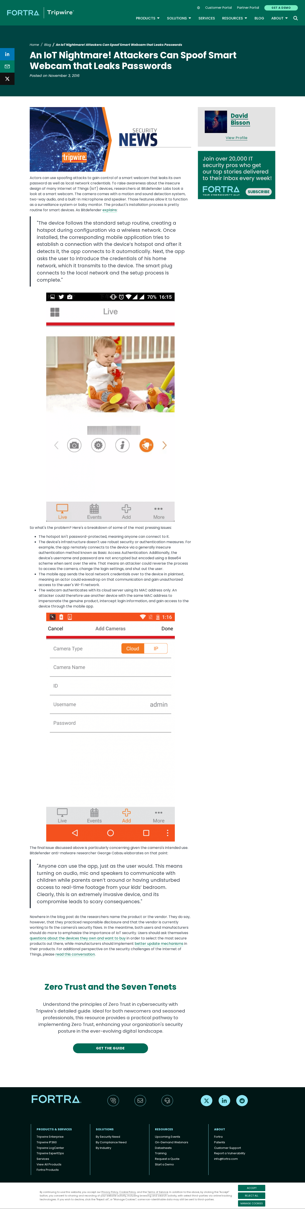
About (279, 18)
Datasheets (163, 1148)
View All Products (49, 1164)
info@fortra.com (226, 1159)
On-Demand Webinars (171, 1142)
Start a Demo (164, 1164)
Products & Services (54, 1129)
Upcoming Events (167, 1137)
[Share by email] (7, 66)
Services (206, 18)
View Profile (236, 137)
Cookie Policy (127, 1192)
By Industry (103, 1148)
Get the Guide (110, 1048)
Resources (234, 18)
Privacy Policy (109, 1192)
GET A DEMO (281, 8)
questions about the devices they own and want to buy (78, 938)
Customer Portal (218, 7)
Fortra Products (48, 1170)
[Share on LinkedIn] (7, 54)
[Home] (40, 12)
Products (148, 18)
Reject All (251, 1195)
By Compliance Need (111, 1142)
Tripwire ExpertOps (50, 1153)
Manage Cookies (251, 1203)
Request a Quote (167, 1159)
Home (34, 44)
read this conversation (75, 954)
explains (109, 210)
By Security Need (108, 1137)
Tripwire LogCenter (50, 1148)
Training (161, 1153)
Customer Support (227, 1148)
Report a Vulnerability (229, 1153)
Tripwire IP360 (47, 1142)
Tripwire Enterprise (50, 1137)
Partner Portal (248, 7)
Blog (259, 18)
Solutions (179, 18)
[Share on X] (7, 79)
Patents (219, 1142)
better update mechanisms (159, 943)
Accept (252, 1188)
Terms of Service (157, 1192)
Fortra (218, 1137)
